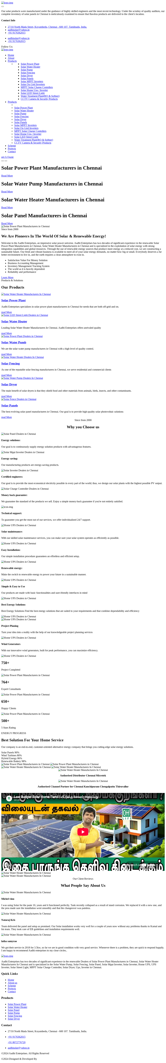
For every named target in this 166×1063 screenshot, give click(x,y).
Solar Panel (13, 1010)
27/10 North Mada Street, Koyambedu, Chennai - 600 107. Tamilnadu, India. (47, 26)
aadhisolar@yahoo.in (19, 38)
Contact (12, 151)
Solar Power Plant (30, 63)
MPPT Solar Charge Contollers (37, 87)
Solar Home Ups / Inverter (34, 90)
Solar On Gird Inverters (33, 84)
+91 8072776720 (16, 1042)
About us (12, 982)
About (11, 58)
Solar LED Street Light (33, 93)
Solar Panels (27, 78)
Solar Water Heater (30, 66)
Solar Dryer (27, 75)
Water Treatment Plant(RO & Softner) (40, 96)
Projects (12, 148)
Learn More (7, 277)
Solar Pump (27, 69)
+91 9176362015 (16, 32)
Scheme (12, 145)
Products (12, 61)
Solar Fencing (28, 72)
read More (6, 312)
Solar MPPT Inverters (32, 81)
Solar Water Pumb (13, 342)
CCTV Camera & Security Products (39, 99)
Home (11, 55)
